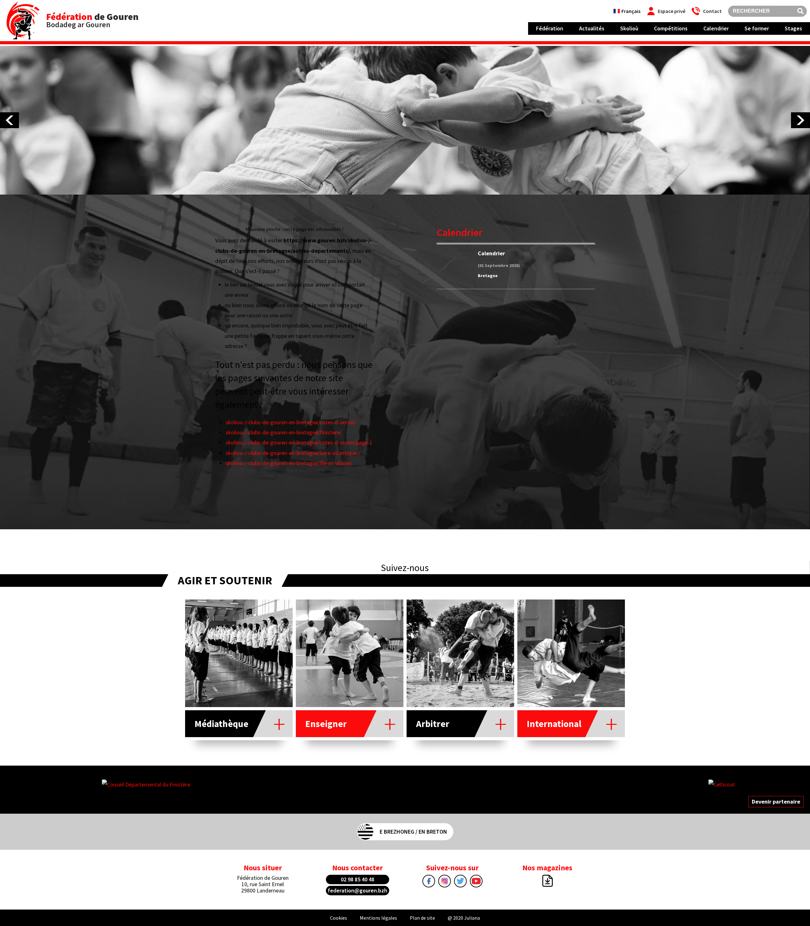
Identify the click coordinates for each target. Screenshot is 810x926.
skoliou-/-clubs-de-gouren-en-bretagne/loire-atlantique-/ (293, 453)
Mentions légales (378, 918)
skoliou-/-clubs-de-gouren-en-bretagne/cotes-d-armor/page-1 (299, 442)
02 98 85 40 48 (357, 879)
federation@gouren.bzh (357, 890)
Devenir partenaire (776, 801)
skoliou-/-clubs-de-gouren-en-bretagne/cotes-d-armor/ (291, 422)
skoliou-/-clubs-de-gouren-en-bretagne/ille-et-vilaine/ (289, 463)
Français (630, 11)
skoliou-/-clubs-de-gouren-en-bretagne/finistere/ (284, 432)
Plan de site (422, 918)
